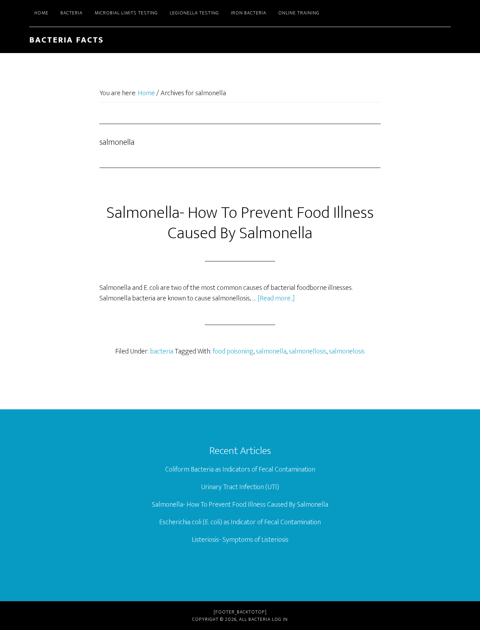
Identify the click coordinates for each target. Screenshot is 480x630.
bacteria (161, 351)
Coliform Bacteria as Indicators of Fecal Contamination (240, 469)
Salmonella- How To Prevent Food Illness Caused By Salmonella (240, 223)
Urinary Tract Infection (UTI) (240, 487)
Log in (280, 619)
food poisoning (233, 351)
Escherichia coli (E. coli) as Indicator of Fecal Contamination (240, 522)
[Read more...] (276, 298)
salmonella (271, 351)
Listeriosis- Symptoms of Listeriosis (240, 540)
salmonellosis (307, 351)
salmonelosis (347, 351)
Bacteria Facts (66, 40)
